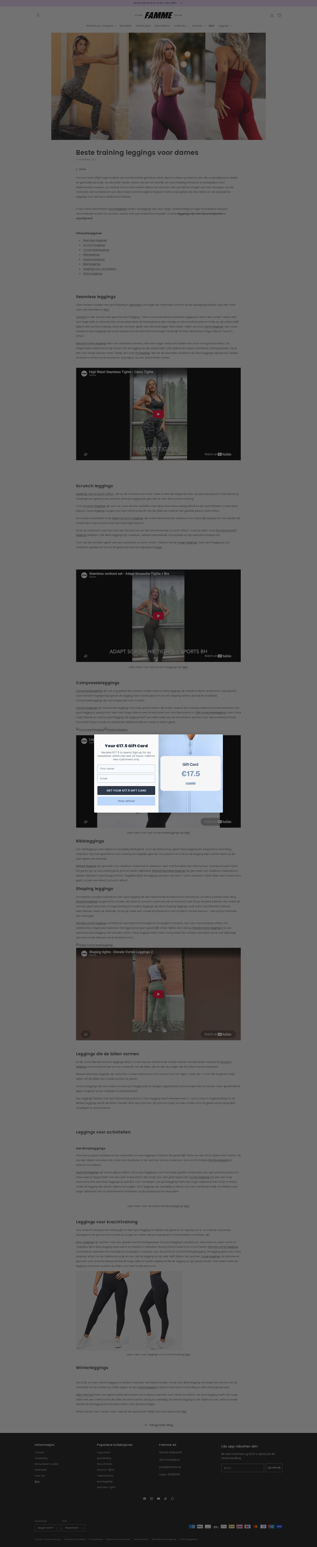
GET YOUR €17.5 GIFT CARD (126, 790)
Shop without (126, 801)
